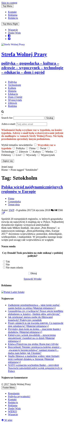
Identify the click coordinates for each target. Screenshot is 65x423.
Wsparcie (13, 29)
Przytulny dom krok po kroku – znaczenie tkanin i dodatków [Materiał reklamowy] (34, 330)
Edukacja (13, 94)
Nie (8, 264)
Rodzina (12, 106)
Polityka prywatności (19, 396)
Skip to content (9, 2)
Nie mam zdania (14, 267)
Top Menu (7, 6)
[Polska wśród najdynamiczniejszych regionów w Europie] (1, 213)
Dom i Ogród (15, 97)
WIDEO (12, 411)
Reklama (12, 15)
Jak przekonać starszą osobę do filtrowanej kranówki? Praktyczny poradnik (30, 318)
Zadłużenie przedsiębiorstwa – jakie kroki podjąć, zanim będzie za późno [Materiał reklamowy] (34, 306)
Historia (12, 91)
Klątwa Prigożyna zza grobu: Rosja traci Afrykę (33, 344)
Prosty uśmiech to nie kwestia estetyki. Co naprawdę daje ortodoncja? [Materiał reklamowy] (35, 324)
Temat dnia (14, 204)
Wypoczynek (15, 100)
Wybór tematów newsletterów (17, 145)
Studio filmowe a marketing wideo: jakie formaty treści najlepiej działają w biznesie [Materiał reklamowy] (34, 359)
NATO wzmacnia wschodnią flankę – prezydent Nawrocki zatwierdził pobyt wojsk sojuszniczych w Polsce (35, 368)
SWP (11, 210)
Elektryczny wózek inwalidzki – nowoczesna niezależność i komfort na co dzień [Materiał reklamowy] (32, 338)
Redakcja (13, 18)
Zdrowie (12, 103)
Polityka (12, 82)
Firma (11, 198)
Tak (8, 261)
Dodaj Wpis (14, 32)
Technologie (14, 85)
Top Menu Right (10, 24)
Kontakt (12, 12)
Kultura (12, 88)
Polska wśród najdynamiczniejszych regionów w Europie (32, 189)
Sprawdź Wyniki (32, 278)
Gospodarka (14, 201)
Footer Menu (9, 387)
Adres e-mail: (8, 124)
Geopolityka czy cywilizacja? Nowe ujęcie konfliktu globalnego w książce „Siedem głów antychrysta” (35, 312)
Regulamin (14, 393)
